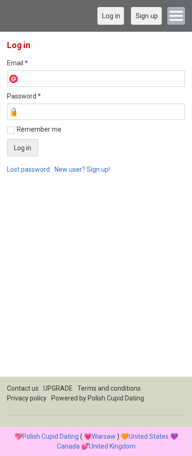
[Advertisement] (96, 280)
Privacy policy (27, 398)
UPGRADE (58, 388)
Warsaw (104, 436)
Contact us (23, 388)
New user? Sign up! (82, 169)
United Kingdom (112, 446)
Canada (68, 446)
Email (17, 63)
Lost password (28, 169)
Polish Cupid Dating (116, 398)
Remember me (39, 129)
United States (149, 436)
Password (24, 96)
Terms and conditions (109, 388)
